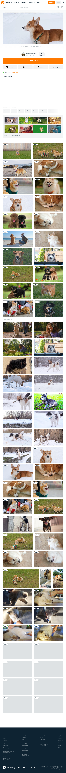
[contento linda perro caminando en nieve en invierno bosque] (17, 436)
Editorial (31, 2)
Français (59, 744)
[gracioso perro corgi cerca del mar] (17, 168)
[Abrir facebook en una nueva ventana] (18, 767)
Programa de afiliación (25, 742)
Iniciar (58, 2)
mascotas (6, 110)
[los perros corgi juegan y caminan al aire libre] (48, 150)
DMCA (23, 739)
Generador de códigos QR (6, 758)
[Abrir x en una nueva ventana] (31, 767)
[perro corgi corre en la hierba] (17, 150)
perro (14, 110)
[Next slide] (59, 110)
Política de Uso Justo (56, 768)
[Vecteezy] (2, 2)
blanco (35, 110)
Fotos (15, 2)
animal (21, 110)
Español (59, 737)
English (59, 735)
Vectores (7, 2)
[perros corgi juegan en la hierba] (18, 273)
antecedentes (53, 110)
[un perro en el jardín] (17, 255)
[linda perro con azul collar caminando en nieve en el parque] (48, 418)
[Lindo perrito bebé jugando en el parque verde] (17, 220)
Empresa (5, 742)
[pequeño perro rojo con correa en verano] (58, 577)
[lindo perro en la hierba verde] (48, 291)
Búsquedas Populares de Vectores (25, 746)
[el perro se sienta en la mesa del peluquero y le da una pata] (45, 577)
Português (59, 740)
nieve (28, 110)
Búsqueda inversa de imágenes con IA (8, 751)
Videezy (5, 740)
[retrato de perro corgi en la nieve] (18, 203)
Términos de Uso (47, 767)
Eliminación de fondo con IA (7, 754)
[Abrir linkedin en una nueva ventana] (24, 767)
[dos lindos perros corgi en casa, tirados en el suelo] (48, 168)
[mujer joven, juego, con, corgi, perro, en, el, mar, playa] (18, 238)
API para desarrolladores (7, 747)
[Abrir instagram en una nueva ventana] (21, 767)
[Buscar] (58, 7)
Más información (8, 75)
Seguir (41, 55)
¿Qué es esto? (15, 72)
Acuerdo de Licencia (25, 736)
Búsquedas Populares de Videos (25, 756)
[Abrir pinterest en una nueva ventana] (26, 767)
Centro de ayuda (42, 736)
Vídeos (23, 2)
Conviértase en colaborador (43, 744)
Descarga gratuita (33, 61)
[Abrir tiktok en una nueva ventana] (29, 767)
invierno (43, 110)
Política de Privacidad (57, 767)
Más (38, 2)
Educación (5, 744)
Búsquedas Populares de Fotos (25, 751)
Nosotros (41, 741)
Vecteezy (5, 737)
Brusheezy (5, 735)
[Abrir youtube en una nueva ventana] (34, 767)
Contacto (41, 739)
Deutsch (59, 742)
